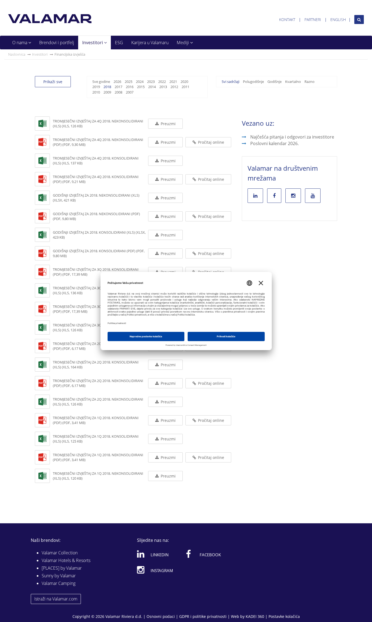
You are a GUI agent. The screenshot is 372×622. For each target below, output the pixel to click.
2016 (129, 86)
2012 (174, 86)
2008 (118, 92)
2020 (184, 81)
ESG (119, 43)
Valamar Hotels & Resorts (66, 560)
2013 (163, 86)
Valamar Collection (60, 553)
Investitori (93, 43)
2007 (129, 92)
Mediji (183, 43)
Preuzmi (168, 123)
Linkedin (160, 554)
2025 (128, 81)
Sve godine (101, 81)
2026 (117, 81)
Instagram (162, 570)
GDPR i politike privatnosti (203, 616)
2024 (140, 81)
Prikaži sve (52, 81)
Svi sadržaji (230, 81)
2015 (141, 86)
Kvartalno (293, 81)
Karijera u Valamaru (150, 43)
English (338, 19)
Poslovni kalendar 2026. (274, 143)
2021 (173, 81)
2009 (107, 92)
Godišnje (274, 81)
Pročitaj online (210, 142)
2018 (107, 86)
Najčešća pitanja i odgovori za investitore (292, 137)
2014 (152, 86)
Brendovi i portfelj (56, 43)
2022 (162, 81)
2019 (96, 86)
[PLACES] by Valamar (62, 568)
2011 (185, 86)
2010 (96, 92)
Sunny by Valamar (59, 576)
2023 (151, 81)
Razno (309, 81)
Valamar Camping (58, 583)
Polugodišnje (253, 81)
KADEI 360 (255, 616)
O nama (20, 43)
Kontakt (287, 19)
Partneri (312, 19)
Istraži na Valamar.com (55, 599)
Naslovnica (16, 54)
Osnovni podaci (161, 616)
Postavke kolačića (284, 616)
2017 (118, 86)
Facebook (210, 554)
